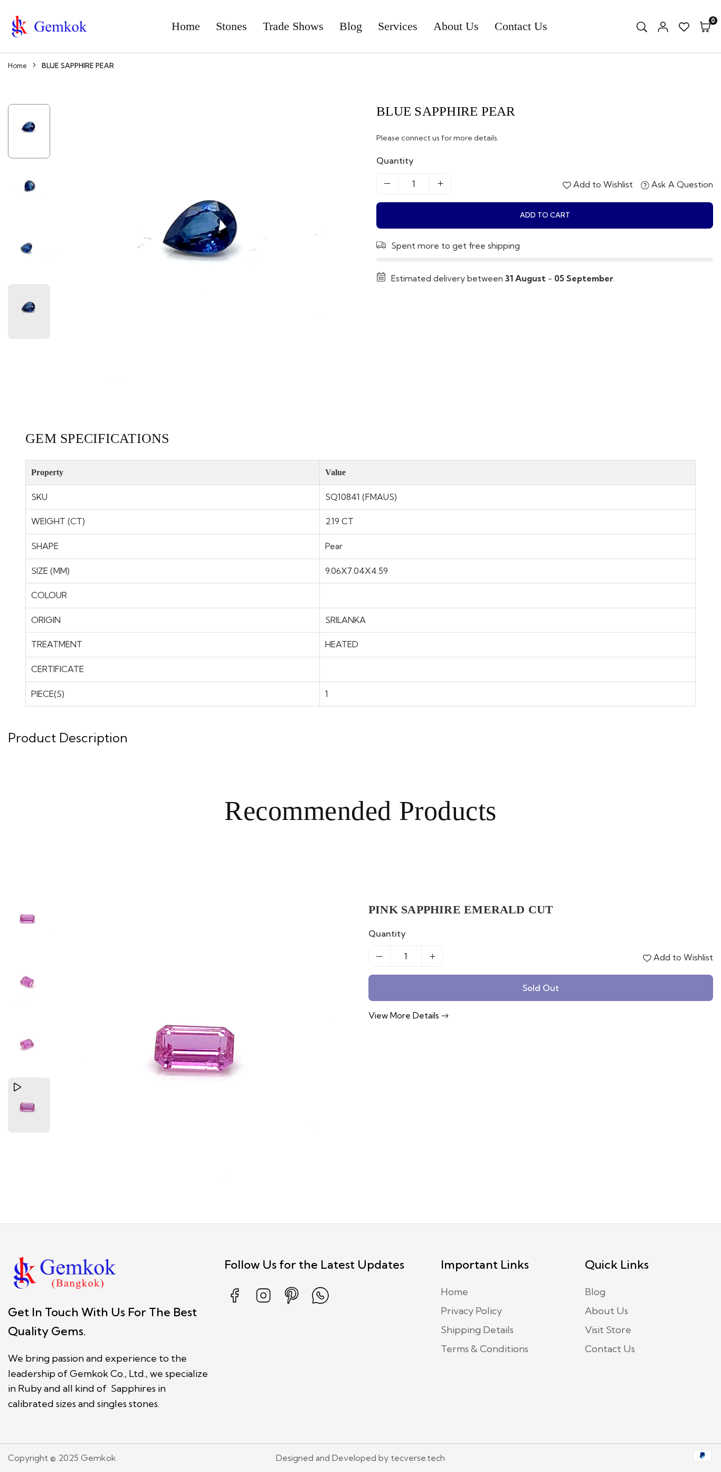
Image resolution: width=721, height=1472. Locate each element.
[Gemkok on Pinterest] (291, 1303)
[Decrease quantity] (387, 184)
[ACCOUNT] (662, 26)
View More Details (404, 1015)
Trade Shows (293, 26)
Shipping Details (477, 1330)
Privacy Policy (471, 1311)
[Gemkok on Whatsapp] (320, 1303)
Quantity (395, 160)
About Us (456, 26)
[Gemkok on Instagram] (263, 1303)
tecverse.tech (418, 1457)
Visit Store (608, 1330)
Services (398, 26)
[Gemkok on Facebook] (234, 1303)
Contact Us (521, 26)
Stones (231, 26)
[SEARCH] (641, 26)
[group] (204, 252)
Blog (350, 26)
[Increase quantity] (440, 184)
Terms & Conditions (484, 1349)
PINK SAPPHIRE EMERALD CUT (461, 909)
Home (186, 26)
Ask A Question (681, 184)
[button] (705, 26)
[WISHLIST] (684, 26)
